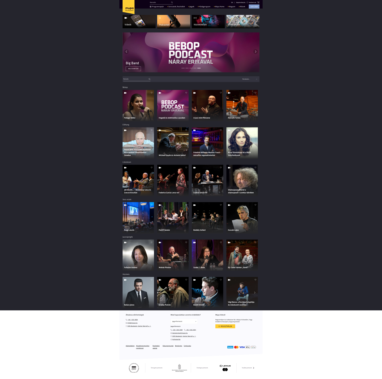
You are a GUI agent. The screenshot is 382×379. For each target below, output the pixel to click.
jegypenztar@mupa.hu (180, 333)
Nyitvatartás (176, 339)
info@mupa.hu (132, 323)
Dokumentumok (168, 346)
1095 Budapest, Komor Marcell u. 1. (139, 326)
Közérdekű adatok (156, 347)
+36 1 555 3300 (178, 330)
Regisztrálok (226, 326)
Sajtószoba (187, 346)
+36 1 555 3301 (191, 330)
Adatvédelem (130, 346)
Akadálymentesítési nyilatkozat (142, 347)
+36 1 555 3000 (133, 320)
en (232, 2)
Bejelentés (178, 346)
